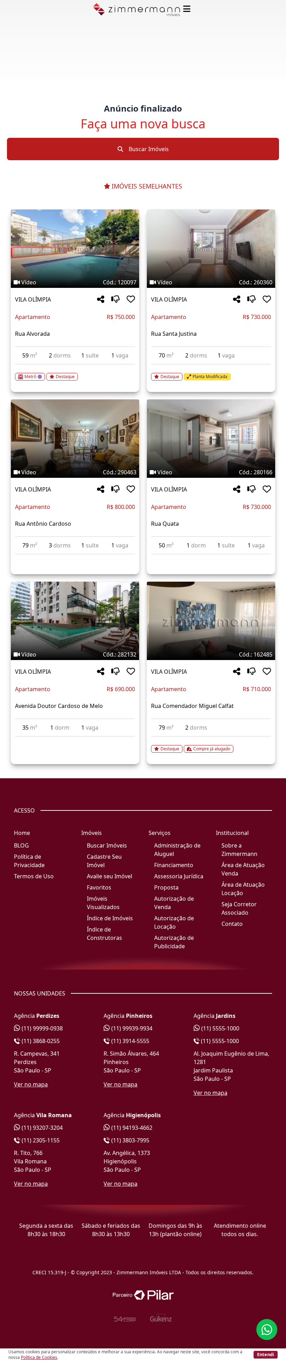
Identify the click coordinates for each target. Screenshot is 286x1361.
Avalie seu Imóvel (109, 876)
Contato (232, 924)
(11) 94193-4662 (131, 1128)
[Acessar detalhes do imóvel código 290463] (75, 558)
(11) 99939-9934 (131, 1028)
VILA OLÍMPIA (33, 299)
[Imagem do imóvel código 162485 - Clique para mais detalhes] (211, 621)
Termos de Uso (34, 876)
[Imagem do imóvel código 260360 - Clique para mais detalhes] (211, 249)
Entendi (265, 1354)
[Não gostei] (115, 299)
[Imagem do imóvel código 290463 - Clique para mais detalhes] (75, 438)
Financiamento (173, 865)
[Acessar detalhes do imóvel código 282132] (75, 741)
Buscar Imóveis (148, 149)
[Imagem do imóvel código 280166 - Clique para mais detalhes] (211, 438)
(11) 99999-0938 (41, 1028)
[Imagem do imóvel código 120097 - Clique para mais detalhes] (75, 249)
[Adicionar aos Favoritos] (131, 299)
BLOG (21, 845)
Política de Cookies (39, 1357)
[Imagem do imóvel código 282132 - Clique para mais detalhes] (75, 621)
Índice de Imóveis (110, 918)
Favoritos (99, 887)
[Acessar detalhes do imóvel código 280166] (211, 558)
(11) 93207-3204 (41, 1128)
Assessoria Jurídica (178, 876)
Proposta (166, 887)
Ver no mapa (31, 1084)
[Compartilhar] (100, 299)
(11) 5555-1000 (219, 1028)
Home (22, 833)
